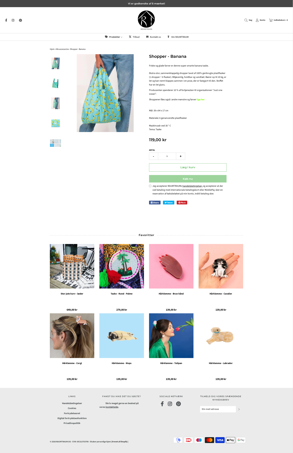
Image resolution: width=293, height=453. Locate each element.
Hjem (52, 49)
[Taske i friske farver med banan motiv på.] (55, 83)
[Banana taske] (55, 103)
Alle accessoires (62, 49)
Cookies (72, 408)
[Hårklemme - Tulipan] (171, 335)
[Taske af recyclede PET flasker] (55, 63)
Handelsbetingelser (72, 403)
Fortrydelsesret (72, 413)
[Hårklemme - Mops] (121, 335)
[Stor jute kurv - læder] (72, 266)
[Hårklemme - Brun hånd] (171, 266)
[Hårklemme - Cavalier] (221, 266)
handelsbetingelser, (192, 186)
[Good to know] (55, 143)
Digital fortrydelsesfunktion (72, 418)
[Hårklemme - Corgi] (72, 335)
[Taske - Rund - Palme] (121, 266)
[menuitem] (113, 37)
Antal (152, 150)
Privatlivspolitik (72, 423)
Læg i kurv (187, 167)
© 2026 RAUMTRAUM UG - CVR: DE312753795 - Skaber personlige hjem (80, 441)
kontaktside (112, 407)
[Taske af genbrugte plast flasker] (55, 123)
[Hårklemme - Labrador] (221, 335)
